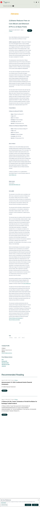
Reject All (35, 504)
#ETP (19, 337)
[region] (20, 502)
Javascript (4, 366)
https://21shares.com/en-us (7, 353)
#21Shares (11, 337)
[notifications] (36, 2)
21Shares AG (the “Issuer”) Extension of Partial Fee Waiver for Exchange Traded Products (19, 402)
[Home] (5, 2)
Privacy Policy (3, 502)
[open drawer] (39, 2)
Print (3, 359)
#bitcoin (23, 337)
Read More (4, 390)
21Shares (10, 31)
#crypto (15, 337)
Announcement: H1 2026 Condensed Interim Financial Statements (17, 383)
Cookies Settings (4, 504)
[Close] (38, 500)
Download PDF (4, 361)
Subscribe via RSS (5, 362)
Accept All (28, 504)
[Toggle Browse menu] (36, 6)
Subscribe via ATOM (5, 364)
